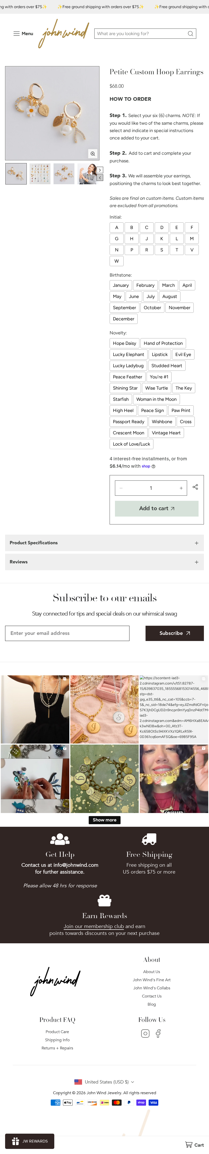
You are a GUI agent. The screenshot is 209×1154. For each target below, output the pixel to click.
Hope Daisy (124, 343)
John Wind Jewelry (104, 1093)
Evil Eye (183, 354)
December (123, 319)
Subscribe (171, 633)
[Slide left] (100, 177)
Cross (185, 421)
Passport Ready (128, 421)
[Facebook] (158, 1034)
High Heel (123, 410)
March (168, 285)
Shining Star (125, 388)
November (179, 307)
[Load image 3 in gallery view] (64, 173)
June (134, 296)
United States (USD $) (107, 1082)
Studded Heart (166, 365)
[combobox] (145, 34)
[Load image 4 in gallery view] (88, 173)
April (187, 285)
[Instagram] (145, 1034)
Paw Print (181, 410)
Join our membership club (94, 926)
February (145, 285)
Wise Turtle (156, 388)
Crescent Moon (128, 433)
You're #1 (159, 377)
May (117, 296)
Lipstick (160, 354)
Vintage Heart (166, 433)
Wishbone (162, 421)
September (124, 307)
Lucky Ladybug (128, 365)
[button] (194, 1145)
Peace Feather (127, 377)
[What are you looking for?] (190, 34)
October (152, 307)
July (151, 296)
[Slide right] (100, 170)
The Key (184, 388)
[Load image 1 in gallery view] (16, 173)
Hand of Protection (163, 343)
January (121, 285)
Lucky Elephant (128, 354)
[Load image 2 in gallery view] (40, 173)
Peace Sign (152, 410)
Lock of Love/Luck (131, 444)
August (169, 296)
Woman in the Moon (156, 399)
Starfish (121, 399)
